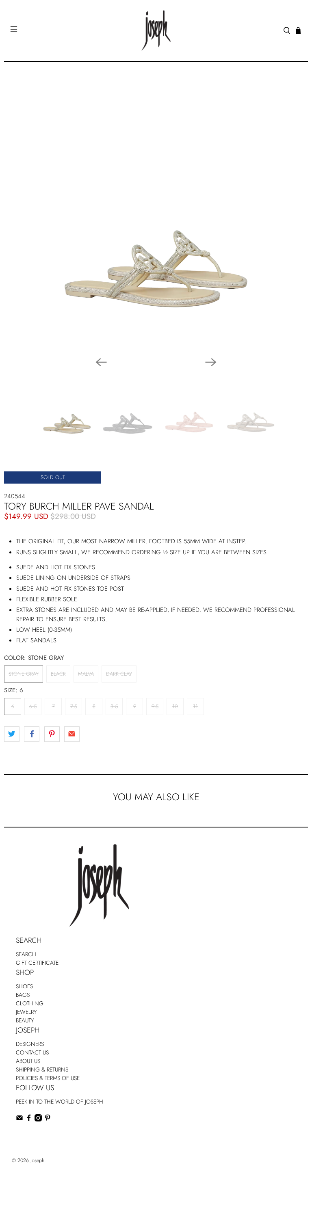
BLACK (58, 674)
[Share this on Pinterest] (52, 734)
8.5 (114, 706)
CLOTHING (29, 1003)
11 (195, 706)
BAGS (23, 995)
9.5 (155, 706)
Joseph (37, 1160)
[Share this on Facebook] (31, 734)
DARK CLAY (119, 674)
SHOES (24, 986)
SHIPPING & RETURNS (42, 1069)
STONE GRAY (24, 674)
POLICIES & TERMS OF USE (48, 1078)
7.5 (73, 706)
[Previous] (101, 362)
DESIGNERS (30, 1044)
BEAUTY (25, 1020)
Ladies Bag (28, 1136)
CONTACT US (32, 1052)
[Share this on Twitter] (12, 734)
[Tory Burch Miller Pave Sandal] (156, 214)
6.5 (33, 706)
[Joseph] (156, 30)
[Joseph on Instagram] (38, 1119)
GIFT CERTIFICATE (37, 963)
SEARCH (26, 954)
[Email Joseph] (19, 1119)
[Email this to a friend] (72, 734)
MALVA (86, 674)
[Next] (211, 362)
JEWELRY (26, 1012)
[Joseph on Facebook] (28, 1119)
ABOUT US (28, 1061)
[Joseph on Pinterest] (47, 1119)
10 (175, 706)
